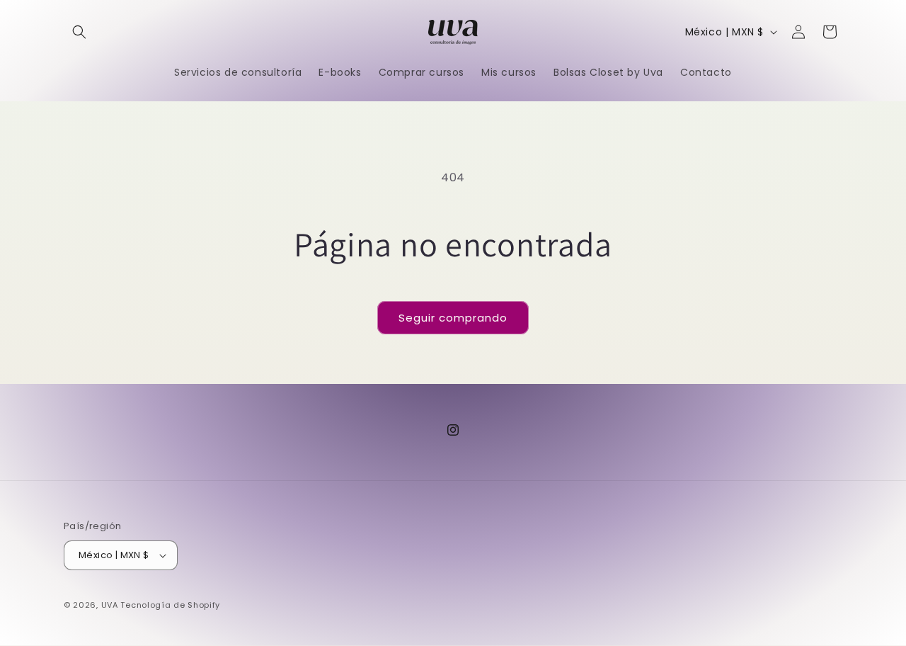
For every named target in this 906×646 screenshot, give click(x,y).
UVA (109, 605)
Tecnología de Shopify (170, 605)
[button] (79, 31)
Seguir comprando (453, 317)
